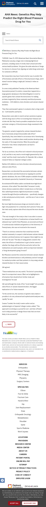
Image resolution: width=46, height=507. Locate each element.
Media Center (23, 447)
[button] (35, 3)
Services (23, 364)
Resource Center (23, 444)
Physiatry (23, 378)
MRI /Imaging (23, 374)
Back (9, 324)
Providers (23, 441)
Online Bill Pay (23, 461)
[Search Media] (40, 40)
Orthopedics (23, 368)
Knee (23, 411)
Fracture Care (23, 397)
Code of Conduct (23, 475)
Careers (23, 454)
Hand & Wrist (23, 401)
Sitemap (23, 465)
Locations (23, 437)
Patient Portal (23, 458)
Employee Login (23, 478)
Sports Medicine (23, 428)
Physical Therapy (23, 371)
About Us (23, 451)
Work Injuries (23, 432)
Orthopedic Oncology (23, 414)
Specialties (23, 387)
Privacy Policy (23, 471)
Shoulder (23, 421)
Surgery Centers (23, 381)
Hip (23, 404)
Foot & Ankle (23, 394)
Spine (23, 425)
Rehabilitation (23, 418)
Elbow (23, 390)
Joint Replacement (23, 408)
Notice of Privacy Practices (23, 468)
